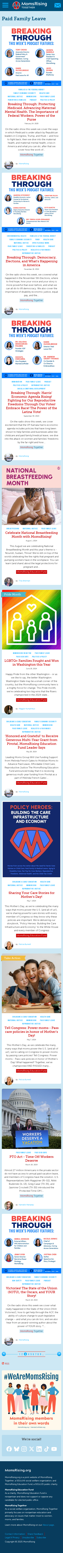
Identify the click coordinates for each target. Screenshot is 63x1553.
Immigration (17, 382)
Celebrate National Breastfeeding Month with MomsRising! (31, 534)
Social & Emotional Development (31, 388)
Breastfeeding (13, 528)
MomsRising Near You (22, 653)
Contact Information (15, 1534)
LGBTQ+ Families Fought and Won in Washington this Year (31, 662)
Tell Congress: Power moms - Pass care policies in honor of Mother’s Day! (32, 1031)
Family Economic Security (24, 93)
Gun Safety (17, 1280)
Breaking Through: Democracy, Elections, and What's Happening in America (31, 261)
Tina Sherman (24, 581)
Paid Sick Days (22, 656)
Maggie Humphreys (27, 709)
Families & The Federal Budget (32, 89)
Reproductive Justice (31, 253)
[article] (31, 97)
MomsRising (31, 96)
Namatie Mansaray (26, 1205)
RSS (7, 1363)
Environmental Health (16, 236)
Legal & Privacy (12, 1537)
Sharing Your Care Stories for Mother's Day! (32, 895)
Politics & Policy (47, 100)
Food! (37, 239)
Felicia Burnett (25, 944)
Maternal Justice (15, 96)
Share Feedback (35, 1534)
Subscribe (41, 1537)
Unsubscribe (28, 1537)
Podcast (33, 100)
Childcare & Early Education (18, 721)
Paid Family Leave (47, 96)
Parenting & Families (17, 100)
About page (48, 1525)
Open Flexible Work (40, 243)
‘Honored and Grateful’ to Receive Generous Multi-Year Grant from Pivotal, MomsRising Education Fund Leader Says (31, 741)
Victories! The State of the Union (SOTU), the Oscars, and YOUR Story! (31, 1292)
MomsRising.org (30, 5)
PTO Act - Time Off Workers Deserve (31, 1158)
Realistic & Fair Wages (40, 250)
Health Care (44, 93)
